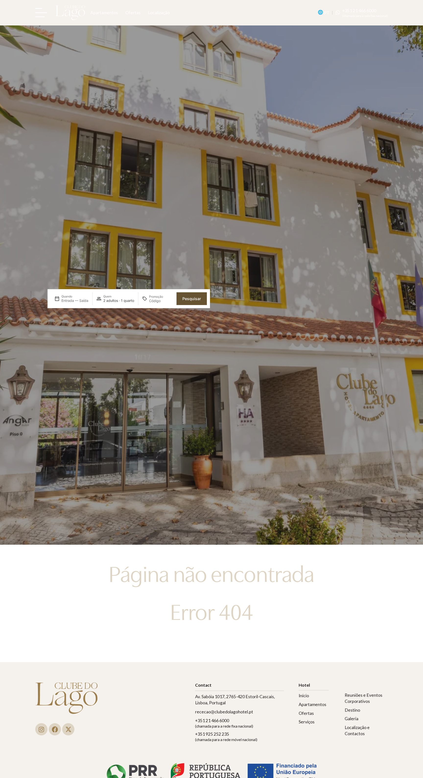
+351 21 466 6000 (359, 10)
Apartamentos (104, 12)
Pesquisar (191, 298)
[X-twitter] (68, 729)
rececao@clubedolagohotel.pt (224, 711)
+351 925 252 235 (212, 734)
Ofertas (133, 12)
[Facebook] (55, 729)
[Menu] (42, 12)
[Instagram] (41, 729)
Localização (159, 12)
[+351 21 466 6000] (337, 12)
